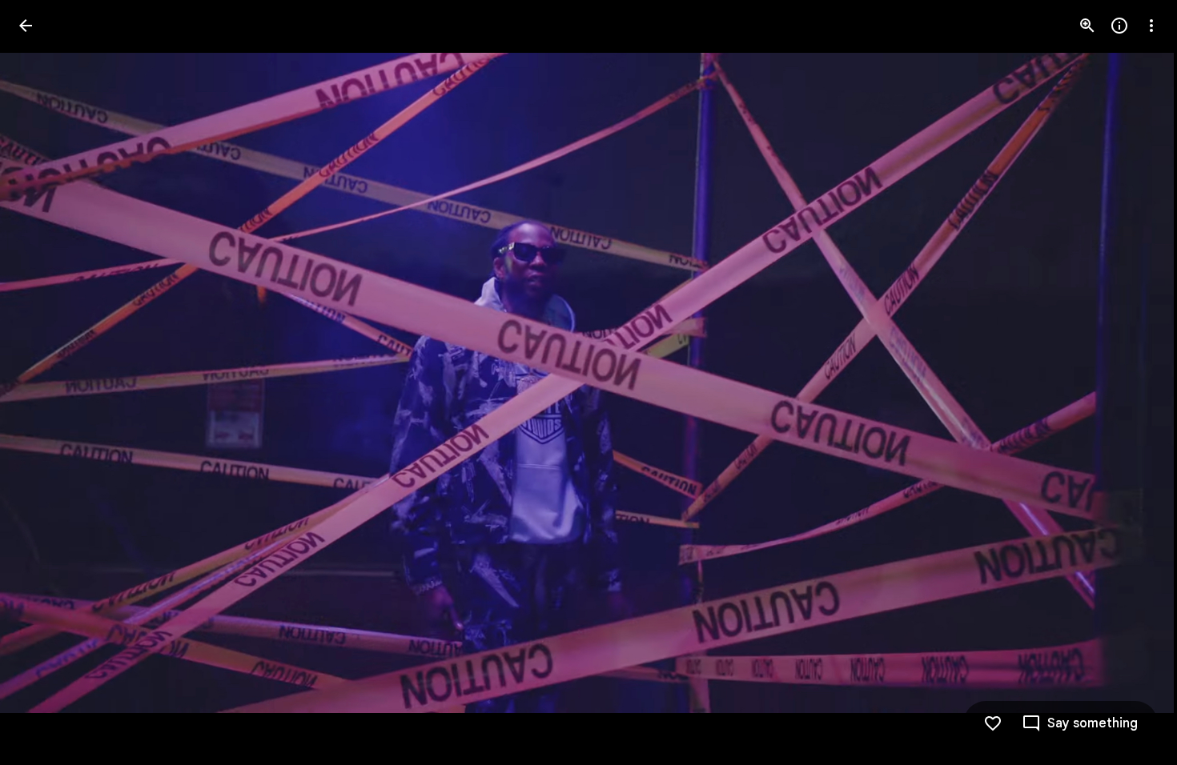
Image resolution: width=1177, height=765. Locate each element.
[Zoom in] (1087, 26)
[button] (44, 382)
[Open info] (1119, 26)
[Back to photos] (25, 25)
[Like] (992, 723)
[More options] (1151, 26)
